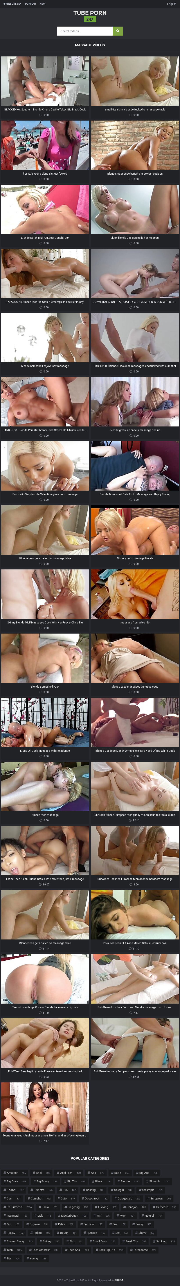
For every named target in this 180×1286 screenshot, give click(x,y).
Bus (69, 1190)
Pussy (143, 1224)
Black (102, 1181)
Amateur (16, 1172)
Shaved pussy (19, 1241)
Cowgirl (123, 1190)
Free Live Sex (13, 4)
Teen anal (78, 1250)
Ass (97, 1172)
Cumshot (40, 1198)
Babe (121, 1172)
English (171, 3)
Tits (13, 1258)
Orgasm (39, 1224)
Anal (43, 1172)
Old (13, 1224)
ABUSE (118, 1280)
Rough (68, 1232)
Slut (76, 1241)
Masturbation (73, 1215)
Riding (42, 1232)
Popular (30, 4)
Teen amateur (45, 1250)
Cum (14, 1198)
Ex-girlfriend (19, 1207)
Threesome (144, 1250)
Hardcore (166, 1207)
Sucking (165, 1241)
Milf (103, 1215)
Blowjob (159, 1181)
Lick (44, 1215)
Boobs (15, 1190)
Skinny (51, 1241)
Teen (14, 1250)
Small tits (136, 1241)
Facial (50, 1207)
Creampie (152, 1190)
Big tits (76, 1181)
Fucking (107, 1207)
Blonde (130, 1181)
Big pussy (47, 1181)
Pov (119, 1224)
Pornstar (93, 1224)
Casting (95, 1190)
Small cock (104, 1241)
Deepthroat (96, 1198)
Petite (65, 1224)
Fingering (78, 1207)
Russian (96, 1232)
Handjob (136, 1207)
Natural (153, 1215)
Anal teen (70, 1172)
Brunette (43, 1190)
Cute (68, 1198)
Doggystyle (129, 1198)
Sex (121, 1232)
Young (38, 1258)
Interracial (17, 1215)
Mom (127, 1215)
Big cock (16, 1181)
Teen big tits (111, 1250)
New (42, 4)
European (161, 1198)
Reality (15, 1232)
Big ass (148, 1172)
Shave (146, 1232)
